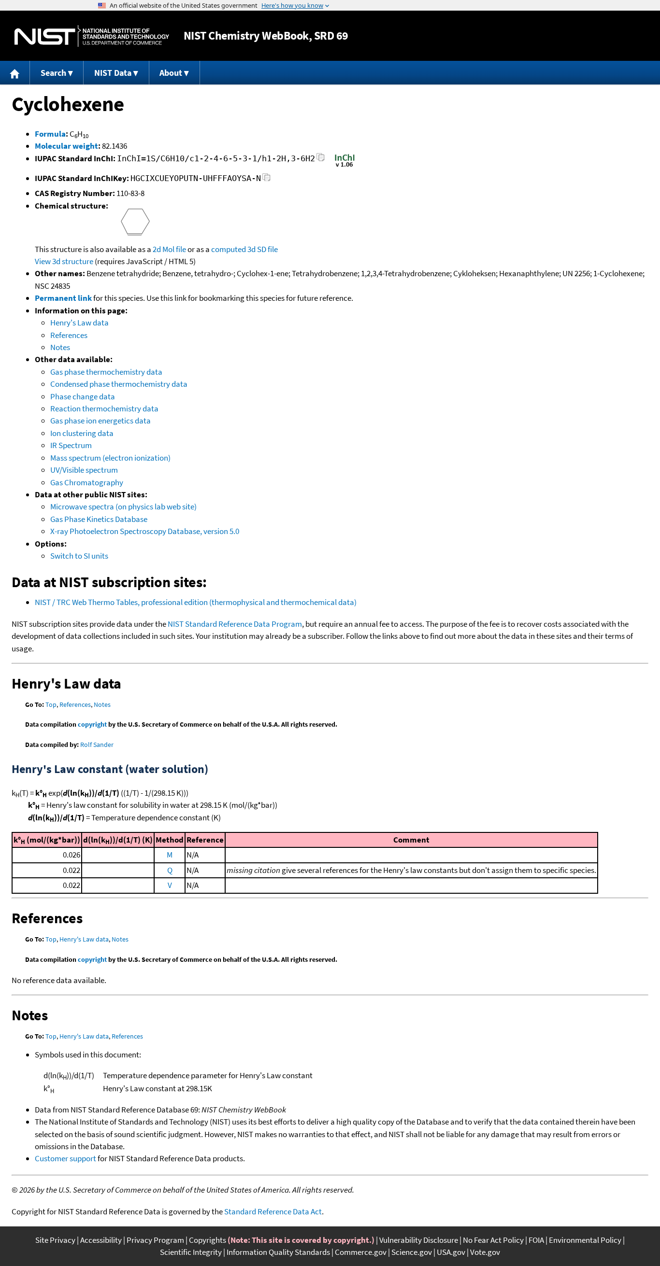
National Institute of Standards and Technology (91, 36)
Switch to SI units (79, 555)
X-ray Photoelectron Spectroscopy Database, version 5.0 (144, 531)
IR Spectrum (71, 445)
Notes (60, 347)
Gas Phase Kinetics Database (98, 519)
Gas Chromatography (86, 482)
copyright (92, 724)
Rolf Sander (97, 744)
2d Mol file (169, 249)
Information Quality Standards (278, 1252)
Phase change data (82, 396)
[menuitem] (15, 72)
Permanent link (63, 298)
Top (51, 704)
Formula (50, 133)
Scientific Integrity (191, 1252)
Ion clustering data (82, 433)
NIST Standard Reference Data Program (235, 624)
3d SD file (262, 249)
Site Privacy (55, 1240)
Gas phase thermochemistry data (106, 371)
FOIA (536, 1240)
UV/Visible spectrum (84, 469)
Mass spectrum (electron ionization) (110, 457)
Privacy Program (155, 1240)
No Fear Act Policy (493, 1240)
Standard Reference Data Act (273, 1211)
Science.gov (411, 1252)
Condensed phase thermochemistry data (118, 384)
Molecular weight (66, 146)
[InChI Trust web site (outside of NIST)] (345, 166)
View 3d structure (64, 261)
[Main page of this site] (15, 72)
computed (228, 249)
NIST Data (112, 72)
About (170, 72)
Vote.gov (485, 1252)
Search (53, 72)
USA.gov (451, 1252)
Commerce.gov (361, 1252)
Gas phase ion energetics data (100, 420)
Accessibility (101, 1240)
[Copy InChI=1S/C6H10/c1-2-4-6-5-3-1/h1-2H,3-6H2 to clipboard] (320, 160)
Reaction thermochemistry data (104, 408)
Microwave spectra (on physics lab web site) (123, 506)
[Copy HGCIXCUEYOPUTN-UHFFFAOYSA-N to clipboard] (266, 179)
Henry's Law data (79, 322)
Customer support (65, 1158)
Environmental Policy (585, 1240)
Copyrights (207, 1240)
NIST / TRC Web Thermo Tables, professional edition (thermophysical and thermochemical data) (196, 602)
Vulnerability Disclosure (418, 1240)
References (68, 335)
